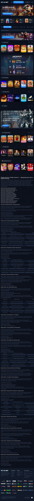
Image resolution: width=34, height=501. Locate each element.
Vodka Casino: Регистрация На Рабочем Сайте (8, 195)
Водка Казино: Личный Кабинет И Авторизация (8, 194)
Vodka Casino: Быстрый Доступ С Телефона (8, 193)
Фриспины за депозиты (13, 476)
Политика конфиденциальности (20, 474)
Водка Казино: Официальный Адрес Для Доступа (9, 190)
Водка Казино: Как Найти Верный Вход (7, 192)
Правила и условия (19, 471)
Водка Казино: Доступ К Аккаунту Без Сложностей (9, 200)
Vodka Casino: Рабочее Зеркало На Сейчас (8, 191)
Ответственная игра (20, 472)
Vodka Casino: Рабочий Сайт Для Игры (7, 199)
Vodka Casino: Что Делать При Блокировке (8, 197)
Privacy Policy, (29, 476)
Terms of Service (26, 477)
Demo (10, 102)
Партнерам (18, 475)
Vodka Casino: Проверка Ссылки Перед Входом (9, 201)
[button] (2, 27)
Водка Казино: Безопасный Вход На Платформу (8, 196)
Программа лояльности (12, 473)
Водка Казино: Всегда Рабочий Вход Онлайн (8, 202)
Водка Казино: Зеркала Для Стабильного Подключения (10, 198)
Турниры (12, 474)
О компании (13, 471)
